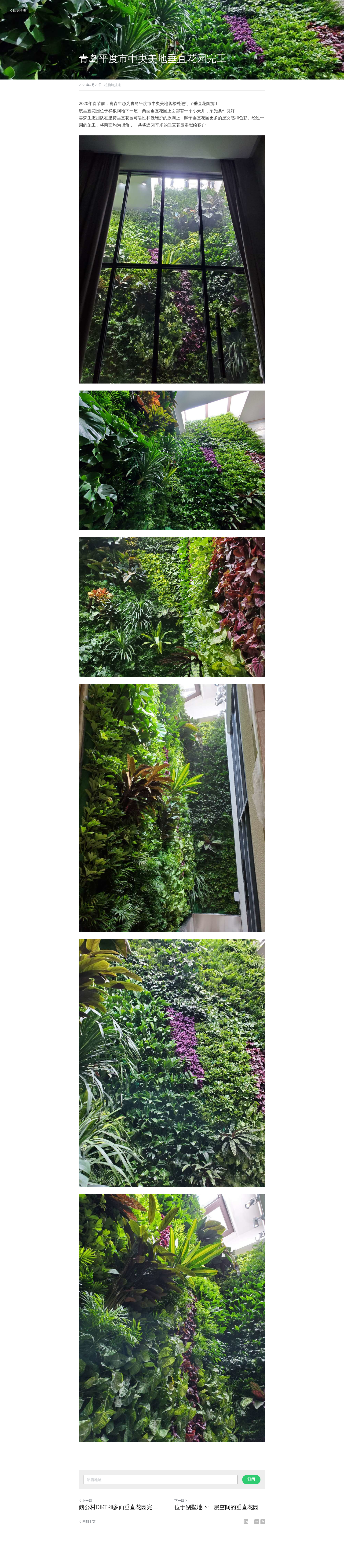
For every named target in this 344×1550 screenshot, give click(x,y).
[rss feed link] (262, 1521)
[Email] (256, 1521)
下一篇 (179, 1500)
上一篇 (87, 1500)
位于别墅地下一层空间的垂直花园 (216, 1506)
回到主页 (19, 10)
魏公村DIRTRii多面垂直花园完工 (118, 1506)
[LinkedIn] (246, 1521)
